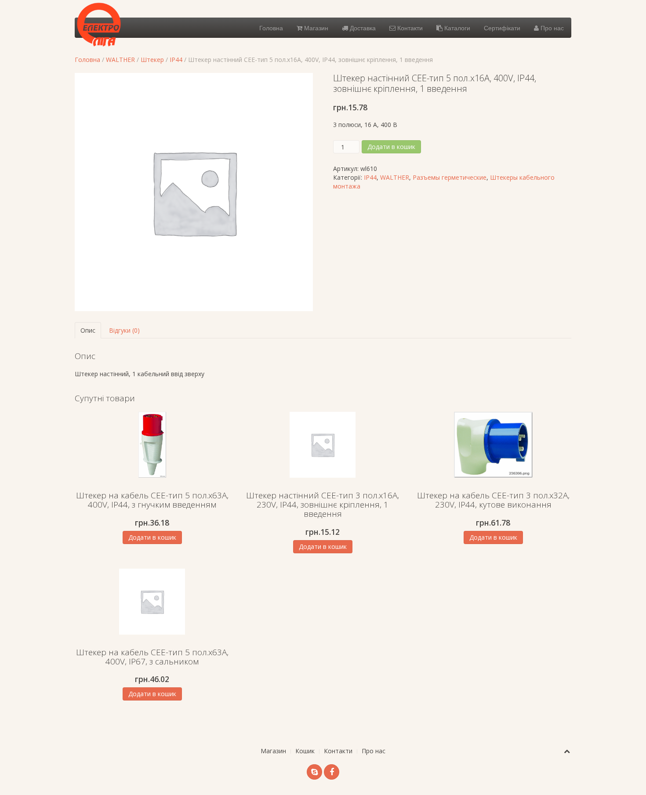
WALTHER (120, 59)
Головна (271, 27)
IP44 (176, 59)
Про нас (551, 27)
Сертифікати (502, 27)
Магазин (315, 27)
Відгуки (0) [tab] (124, 330)
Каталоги (456, 27)
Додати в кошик (391, 146)
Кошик (305, 751)
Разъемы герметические (449, 177)
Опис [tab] (87, 330)
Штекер (152, 59)
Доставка (362, 27)
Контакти (409, 27)
